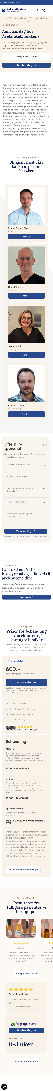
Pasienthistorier (19, 18)
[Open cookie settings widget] (4, 1087)
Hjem (6, 18)
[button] (48, 10)
